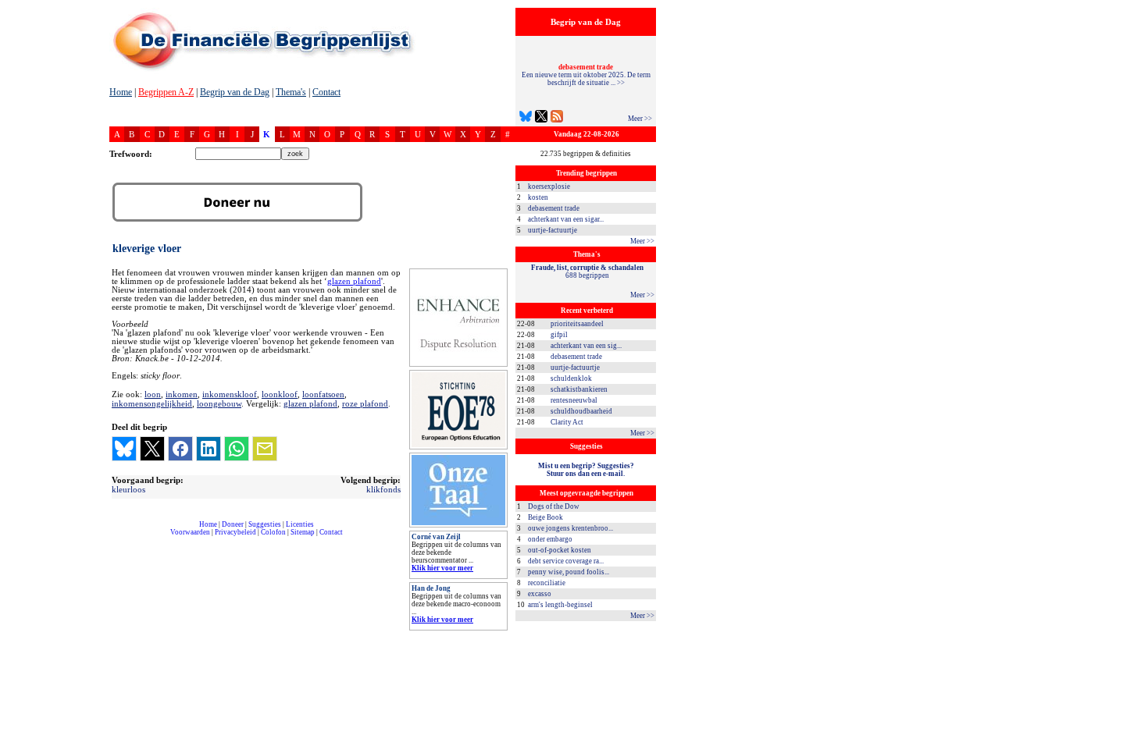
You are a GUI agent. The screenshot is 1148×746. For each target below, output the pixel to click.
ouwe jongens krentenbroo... (570, 528)
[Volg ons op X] (541, 118)
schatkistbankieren (579, 389)
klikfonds (383, 489)
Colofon (273, 532)
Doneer (233, 524)
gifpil (559, 335)
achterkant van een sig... (586, 346)
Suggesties (264, 524)
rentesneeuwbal (574, 400)
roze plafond (365, 403)
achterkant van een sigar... (566, 219)
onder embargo (550, 539)
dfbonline (1133, 741)
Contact (326, 92)
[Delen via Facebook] (180, 448)
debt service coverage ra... (566, 561)
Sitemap (303, 532)
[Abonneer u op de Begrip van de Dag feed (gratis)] (557, 118)
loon (152, 394)
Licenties (300, 524)
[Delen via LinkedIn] (208, 448)
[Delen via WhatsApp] (236, 448)
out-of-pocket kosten (559, 550)
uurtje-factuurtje (552, 230)
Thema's (291, 92)
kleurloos (128, 489)
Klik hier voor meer (442, 568)
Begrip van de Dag (234, 92)
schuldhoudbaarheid (581, 411)
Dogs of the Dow (553, 506)
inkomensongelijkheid (152, 403)
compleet (117, 538)
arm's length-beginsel (560, 605)
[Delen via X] (152, 448)
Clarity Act (567, 422)
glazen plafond (354, 281)
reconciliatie (546, 583)
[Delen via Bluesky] (124, 448)
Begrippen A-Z (166, 92)
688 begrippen (587, 271)
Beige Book (545, 517)
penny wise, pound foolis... (568, 572)
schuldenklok (571, 378)
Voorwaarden (190, 532)
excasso (539, 594)
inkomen (182, 394)
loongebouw (219, 403)
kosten (538, 197)
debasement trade (553, 208)
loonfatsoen (323, 394)
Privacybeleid (235, 532)
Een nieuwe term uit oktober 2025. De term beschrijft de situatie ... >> (586, 75)
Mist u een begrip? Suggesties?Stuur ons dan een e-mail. (586, 470)
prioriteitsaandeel (577, 324)
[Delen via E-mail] (264, 448)
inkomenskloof (229, 394)
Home (120, 92)
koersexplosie (549, 186)
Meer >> (640, 119)
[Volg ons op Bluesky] (525, 118)
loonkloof (280, 394)
